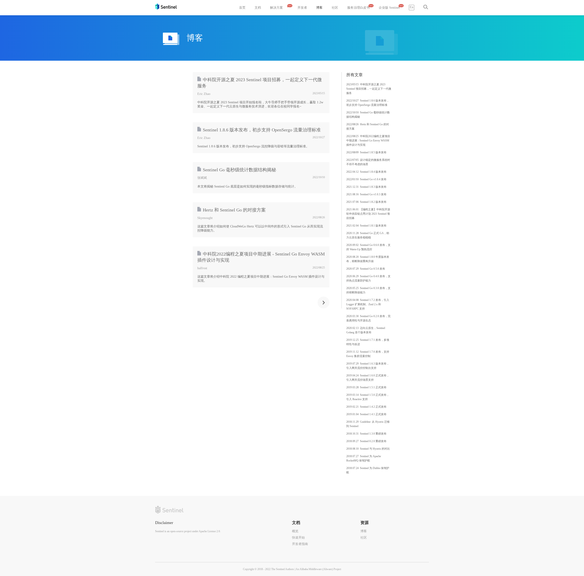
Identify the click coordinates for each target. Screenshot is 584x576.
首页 (242, 7)
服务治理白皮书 (358, 7)
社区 (335, 7)
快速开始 (298, 537)
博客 (319, 7)
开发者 (302, 7)
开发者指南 (300, 544)
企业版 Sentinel (389, 7)
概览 (295, 531)
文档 (258, 7)
